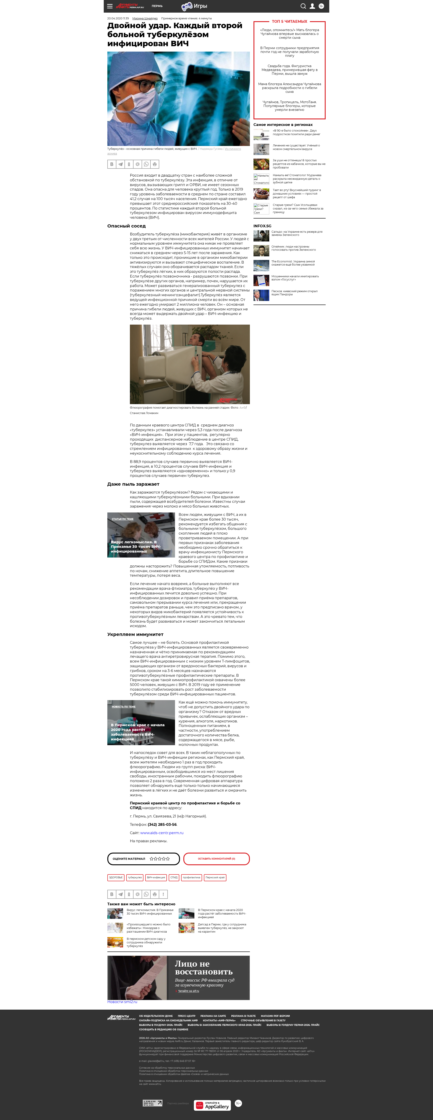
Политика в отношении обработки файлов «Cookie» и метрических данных (184, 1074)
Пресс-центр (186, 1016)
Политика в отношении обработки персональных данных (173, 1071)
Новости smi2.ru (122, 1002)
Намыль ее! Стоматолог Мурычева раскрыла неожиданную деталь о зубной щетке (297, 178)
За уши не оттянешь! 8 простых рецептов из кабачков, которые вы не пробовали (299, 164)
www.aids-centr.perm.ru (162, 833)
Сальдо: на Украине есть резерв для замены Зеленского (297, 233)
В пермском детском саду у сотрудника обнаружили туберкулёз (146, 942)
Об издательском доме (156, 1016)
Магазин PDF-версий (275, 1016)
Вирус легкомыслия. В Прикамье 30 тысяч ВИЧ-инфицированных (150, 911)
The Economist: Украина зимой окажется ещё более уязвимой (293, 263)
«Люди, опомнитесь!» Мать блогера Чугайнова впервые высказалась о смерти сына (289, 34)
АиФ (243, 407)
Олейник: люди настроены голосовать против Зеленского (294, 248)
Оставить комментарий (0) (216, 858)
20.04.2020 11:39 (118, 18)
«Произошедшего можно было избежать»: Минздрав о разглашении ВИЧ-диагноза (148, 928)
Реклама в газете (243, 1016)
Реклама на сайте (213, 1016)
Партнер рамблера (178, 1103)
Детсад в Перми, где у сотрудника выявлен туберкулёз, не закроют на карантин (222, 928)
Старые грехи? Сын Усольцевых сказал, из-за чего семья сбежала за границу (298, 208)
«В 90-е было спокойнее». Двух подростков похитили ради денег (296, 132)
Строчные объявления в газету (263, 1020)
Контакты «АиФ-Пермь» (219, 1020)
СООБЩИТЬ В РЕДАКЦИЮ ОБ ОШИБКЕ (163, 1029)
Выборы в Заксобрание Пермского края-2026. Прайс (224, 1025)
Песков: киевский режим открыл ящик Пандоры (295, 293)
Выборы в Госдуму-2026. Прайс (160, 1025)
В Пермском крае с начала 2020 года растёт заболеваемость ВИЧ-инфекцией (222, 913)
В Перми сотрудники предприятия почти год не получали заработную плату (289, 52)
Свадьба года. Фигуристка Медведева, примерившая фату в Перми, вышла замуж (290, 70)
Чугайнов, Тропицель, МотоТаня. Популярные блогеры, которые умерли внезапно (290, 106)
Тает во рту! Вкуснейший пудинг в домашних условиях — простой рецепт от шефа (297, 193)
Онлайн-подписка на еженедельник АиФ (168, 1020)
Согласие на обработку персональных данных (167, 1067)
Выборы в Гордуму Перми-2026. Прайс (293, 1025)
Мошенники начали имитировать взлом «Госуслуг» (295, 278)
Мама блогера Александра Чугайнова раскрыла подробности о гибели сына (289, 88)
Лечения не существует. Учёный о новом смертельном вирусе (296, 147)
